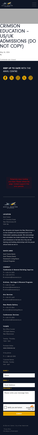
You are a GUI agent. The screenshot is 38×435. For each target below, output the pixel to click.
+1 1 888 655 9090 (9, 356)
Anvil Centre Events (9, 254)
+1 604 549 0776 (8, 275)
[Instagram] (18, 78)
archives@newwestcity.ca (11, 290)
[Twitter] (12, 78)
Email (6, 381)
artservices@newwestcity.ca (12, 300)
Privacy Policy (7, 429)
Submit (19, 414)
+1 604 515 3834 (8, 307)
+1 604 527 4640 (8, 285)
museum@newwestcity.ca (11, 287)
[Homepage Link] (10, 4)
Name (6, 371)
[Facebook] (5, 78)
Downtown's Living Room (11, 259)
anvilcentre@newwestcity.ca (12, 277)
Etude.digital (14, 431)
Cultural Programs (9, 261)
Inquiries (7, 389)
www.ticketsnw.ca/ (9, 348)
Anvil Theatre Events (9, 256)
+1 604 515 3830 (8, 272)
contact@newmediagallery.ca (12, 310)
